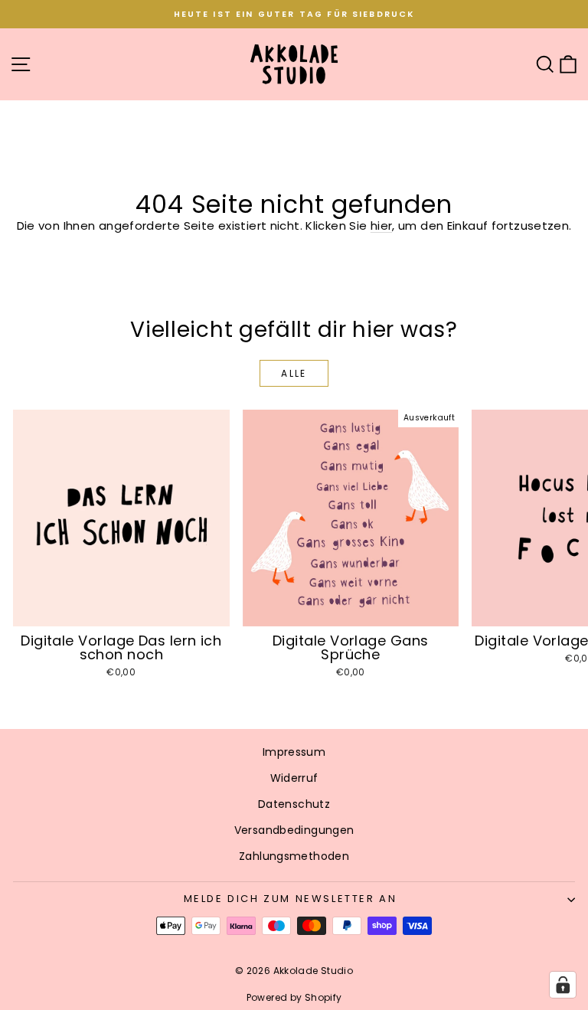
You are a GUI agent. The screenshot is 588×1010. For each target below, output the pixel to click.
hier (382, 225)
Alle (294, 373)
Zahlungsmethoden (294, 856)
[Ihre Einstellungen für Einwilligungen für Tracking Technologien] (563, 985)
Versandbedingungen (294, 830)
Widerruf (294, 778)
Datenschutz (294, 804)
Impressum (294, 752)
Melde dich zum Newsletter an (290, 898)
